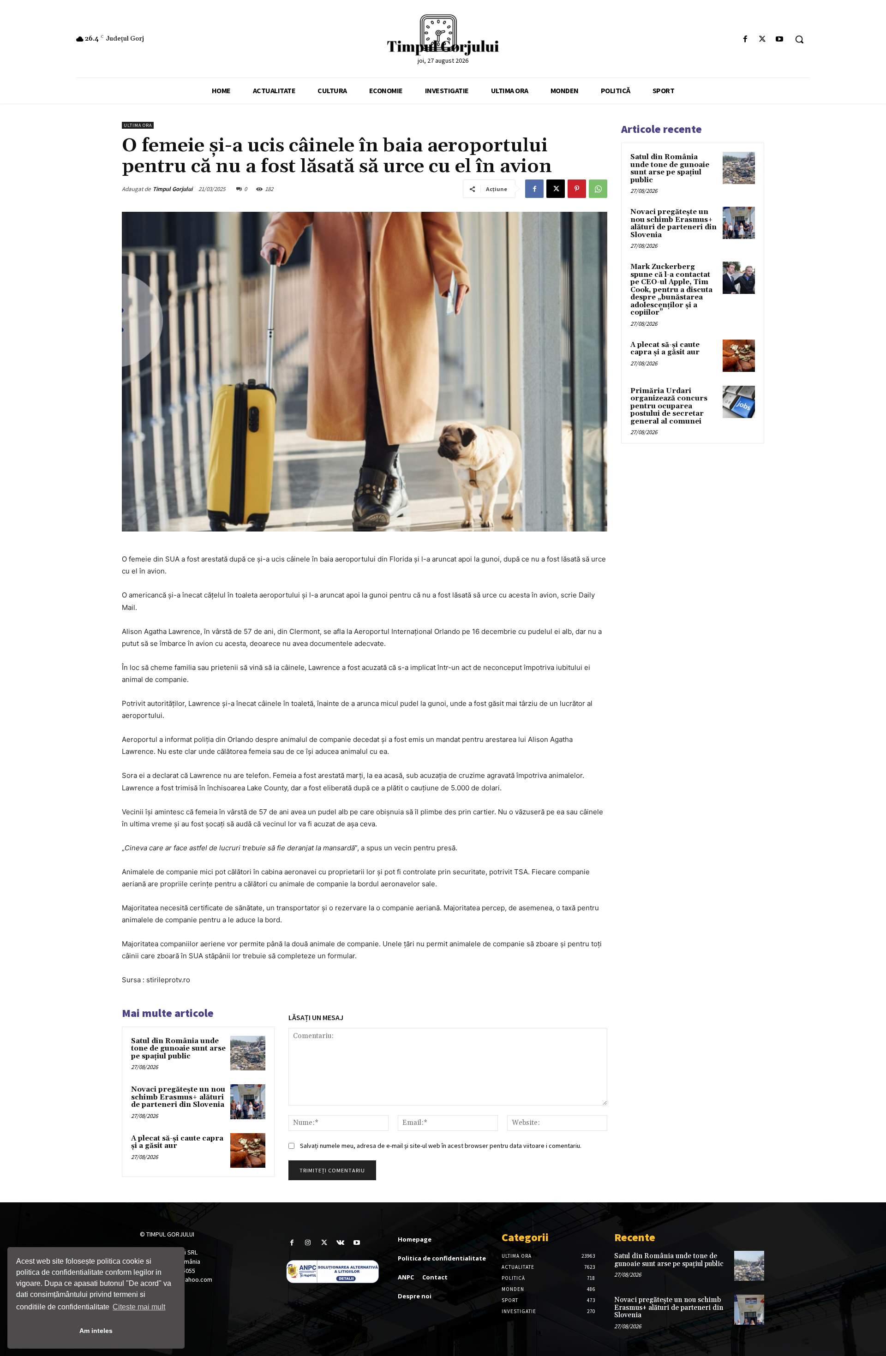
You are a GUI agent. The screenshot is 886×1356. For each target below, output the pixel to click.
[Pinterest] (577, 188)
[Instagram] (308, 1242)
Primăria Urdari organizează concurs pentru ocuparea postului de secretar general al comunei (668, 406)
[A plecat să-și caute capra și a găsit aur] (247, 1150)
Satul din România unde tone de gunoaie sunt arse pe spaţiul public (178, 1049)
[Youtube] (779, 39)
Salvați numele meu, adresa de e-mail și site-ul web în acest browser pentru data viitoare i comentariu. (440, 1145)
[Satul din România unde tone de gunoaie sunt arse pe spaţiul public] (247, 1053)
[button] (799, 39)
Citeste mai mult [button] (139, 1307)
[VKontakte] (340, 1242)
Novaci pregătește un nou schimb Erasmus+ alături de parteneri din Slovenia (178, 1097)
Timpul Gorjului (172, 189)
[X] (762, 39)
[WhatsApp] (598, 188)
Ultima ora (138, 125)
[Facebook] (745, 39)
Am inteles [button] (96, 1330)
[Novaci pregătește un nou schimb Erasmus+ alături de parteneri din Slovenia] (247, 1101)
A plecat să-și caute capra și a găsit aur (177, 1142)
